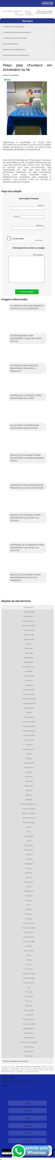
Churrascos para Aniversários (17, 32)
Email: (17, 216)
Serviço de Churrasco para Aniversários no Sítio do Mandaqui (25, 578)
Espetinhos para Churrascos (16, 55)
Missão (27, 1118)
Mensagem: (38, 255)
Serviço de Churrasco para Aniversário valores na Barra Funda (27, 458)
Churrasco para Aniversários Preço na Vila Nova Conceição (26, 486)
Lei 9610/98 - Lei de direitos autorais (27, 1071)
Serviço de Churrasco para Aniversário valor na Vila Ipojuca (25, 518)
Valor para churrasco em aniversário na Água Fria (24, 426)
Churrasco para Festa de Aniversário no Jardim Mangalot (24, 368)
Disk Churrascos (10, 44)
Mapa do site (27, 1141)
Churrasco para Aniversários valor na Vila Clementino (26, 307)
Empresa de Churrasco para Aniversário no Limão (26, 396)
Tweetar (7, 79)
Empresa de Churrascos (14, 49)
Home (27, 1103)
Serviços (27, 21)
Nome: (41, 205)
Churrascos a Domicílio (14, 27)
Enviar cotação (27, 292)
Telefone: (40, 225)
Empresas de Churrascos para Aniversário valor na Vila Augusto (27, 548)
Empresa (27, 1111)
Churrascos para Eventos (15, 38)
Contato (27, 1133)
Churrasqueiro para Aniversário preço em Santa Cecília (25, 338)
